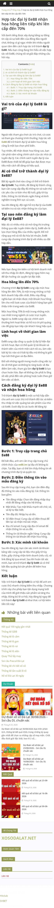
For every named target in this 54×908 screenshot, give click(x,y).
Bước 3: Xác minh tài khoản (22, 93)
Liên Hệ (5, 876)
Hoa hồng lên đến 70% (20, 78)
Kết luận (8, 96)
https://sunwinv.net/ (11, 906)
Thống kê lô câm (10, 636)
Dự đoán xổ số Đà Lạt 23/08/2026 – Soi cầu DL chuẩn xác (34, 748)
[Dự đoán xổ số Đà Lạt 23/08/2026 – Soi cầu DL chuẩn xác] (12, 745)
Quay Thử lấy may (11, 656)
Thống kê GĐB (9, 631)
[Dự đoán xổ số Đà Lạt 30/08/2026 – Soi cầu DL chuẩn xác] (27, 690)
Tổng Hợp (16, 10)
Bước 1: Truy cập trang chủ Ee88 (24, 87)
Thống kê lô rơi (10, 646)
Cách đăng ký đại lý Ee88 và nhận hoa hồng (25, 84)
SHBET (3, 887)
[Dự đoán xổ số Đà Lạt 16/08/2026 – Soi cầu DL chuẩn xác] (12, 759)
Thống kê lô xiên (10, 651)
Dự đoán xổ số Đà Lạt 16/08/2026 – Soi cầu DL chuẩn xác (34, 761)
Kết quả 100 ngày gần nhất (16, 626)
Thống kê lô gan (10, 641)
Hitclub (4, 895)
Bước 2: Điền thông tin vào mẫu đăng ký (28, 90)
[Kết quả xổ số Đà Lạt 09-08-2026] (12, 806)
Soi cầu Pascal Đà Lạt (13, 661)
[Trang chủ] (5, 4)
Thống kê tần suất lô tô (14, 670)
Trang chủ (6, 10)
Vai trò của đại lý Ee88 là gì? (18, 69)
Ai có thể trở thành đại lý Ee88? (19, 72)
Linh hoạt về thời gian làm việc (24, 81)
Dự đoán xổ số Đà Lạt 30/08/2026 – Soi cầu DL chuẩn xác (25, 718)
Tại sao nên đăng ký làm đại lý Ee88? (22, 75)
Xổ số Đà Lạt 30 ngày (13, 675)
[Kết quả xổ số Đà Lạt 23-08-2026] (12, 780)
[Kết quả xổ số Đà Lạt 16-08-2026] (12, 793)
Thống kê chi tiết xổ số (14, 665)
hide (32, 64)
